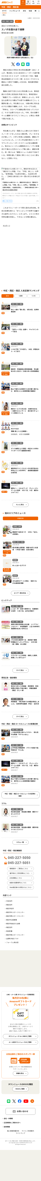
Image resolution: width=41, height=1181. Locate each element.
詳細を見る (20, 1073)
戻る (4, 15)
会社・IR (28, 3)
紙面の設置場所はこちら (18, 883)
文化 (24, 11)
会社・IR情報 (8, 1118)
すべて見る (20, 670)
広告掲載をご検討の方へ (12, 1123)
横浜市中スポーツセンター (15, 912)
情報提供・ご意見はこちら (19, 869)
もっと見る (20, 505)
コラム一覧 (20, 842)
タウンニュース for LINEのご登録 (20, 1036)
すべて (4, 11)
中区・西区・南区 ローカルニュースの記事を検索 (20, 795)
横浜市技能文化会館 (13, 924)
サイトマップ (20, 1133)
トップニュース (14, 11)
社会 (30, 11)
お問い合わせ (22, 1111)
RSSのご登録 (20, 1089)
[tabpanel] (20, 47)
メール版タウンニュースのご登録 (20, 1042)
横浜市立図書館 (11, 920)
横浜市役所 (10, 909)
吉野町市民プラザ (12, 939)
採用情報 (7, 1127)
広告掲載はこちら (16, 878)
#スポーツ (6, 226)
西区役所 (9, 905)
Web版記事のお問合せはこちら (20, 887)
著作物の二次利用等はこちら (19, 873)
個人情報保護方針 (13, 1131)
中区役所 (9, 901)
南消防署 (9, 931)
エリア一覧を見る (20, 593)
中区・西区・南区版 (10, 7)
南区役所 (9, 927)
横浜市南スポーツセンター (15, 935)
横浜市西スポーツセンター (15, 916)
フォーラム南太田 (12, 942)
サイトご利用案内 (28, 1131)
